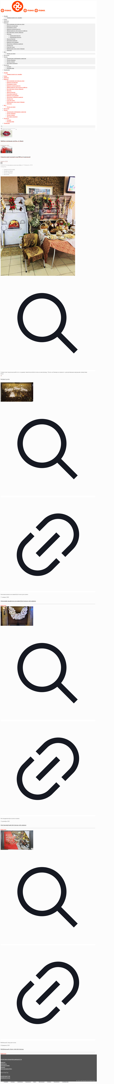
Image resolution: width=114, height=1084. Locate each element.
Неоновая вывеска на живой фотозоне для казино (18, 601)
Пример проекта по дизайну (14, 74)
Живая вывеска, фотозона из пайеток (17, 87)
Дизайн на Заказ (8, 171)
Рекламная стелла (12, 84)
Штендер (9, 103)
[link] (16, 129)
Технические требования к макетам (16, 112)
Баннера (3, 1067)
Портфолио (7, 123)
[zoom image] (48, 370)
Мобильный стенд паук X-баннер (16, 102)
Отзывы (9, 120)
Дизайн (6, 72)
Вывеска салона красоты (13, 85)
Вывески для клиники (12, 95)
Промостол (10, 99)
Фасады (9, 90)
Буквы (5, 76)
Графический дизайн (9, 169)
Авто (5, 105)
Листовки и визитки (12, 116)
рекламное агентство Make (14, 165)
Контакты (6, 118)
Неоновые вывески (12, 94)
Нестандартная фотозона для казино (13, 825)
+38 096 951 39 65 (5, 1078)
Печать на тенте (11, 107)
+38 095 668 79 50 (5, 1076)
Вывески (6, 79)
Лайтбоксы (4, 1064)
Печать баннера (11, 113)
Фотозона (6, 108)
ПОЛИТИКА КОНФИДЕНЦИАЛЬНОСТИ (11, 1059)
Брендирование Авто (6, 1069)
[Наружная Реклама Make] (23, 12)
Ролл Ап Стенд (11, 100)
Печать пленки (11, 115)
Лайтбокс (6, 77)
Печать (6, 110)
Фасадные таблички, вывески (15, 97)
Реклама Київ (10, 121)
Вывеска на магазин (12, 82)
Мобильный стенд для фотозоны (12, 1049)
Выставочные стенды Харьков (15, 89)
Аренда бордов (11, 92)
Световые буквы (5, 1065)
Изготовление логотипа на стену (15, 81)
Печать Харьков (8, 172)
